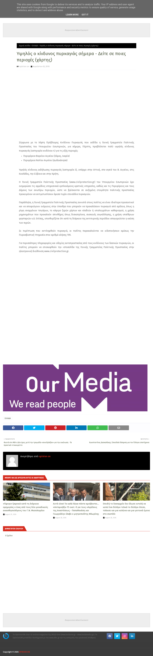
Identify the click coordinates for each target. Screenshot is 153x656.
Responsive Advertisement (76, 30)
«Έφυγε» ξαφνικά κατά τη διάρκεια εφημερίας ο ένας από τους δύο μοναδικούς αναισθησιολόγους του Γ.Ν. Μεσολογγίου (25, 507)
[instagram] (125, 636)
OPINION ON (24, 652)
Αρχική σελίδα (24, 46)
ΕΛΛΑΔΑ (35, 46)
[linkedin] (132, 636)
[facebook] (110, 636)
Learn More (72, 14)
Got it (85, 14)
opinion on (24, 66)
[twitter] (117, 636)
